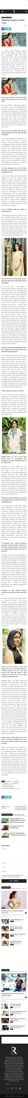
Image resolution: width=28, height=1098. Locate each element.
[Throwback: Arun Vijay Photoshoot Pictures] (5, 1006)
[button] (2, 11)
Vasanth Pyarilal (4, 912)
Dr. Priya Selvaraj (15, 781)
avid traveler (8, 781)
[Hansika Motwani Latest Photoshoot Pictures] (5, 943)
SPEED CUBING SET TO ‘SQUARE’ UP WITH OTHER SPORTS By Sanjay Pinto (17, 820)
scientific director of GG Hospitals (8, 788)
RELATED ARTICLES (7, 814)
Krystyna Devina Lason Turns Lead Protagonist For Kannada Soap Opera (20, 808)
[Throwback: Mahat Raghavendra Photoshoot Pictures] (5, 1013)
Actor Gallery (5, 970)
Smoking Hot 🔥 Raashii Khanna (12, 911)
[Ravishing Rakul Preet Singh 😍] (5, 936)
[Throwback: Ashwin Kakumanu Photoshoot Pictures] (5, 1027)
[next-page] (5, 840)
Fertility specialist (5, 783)
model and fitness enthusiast (7, 786)
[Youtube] (20, 1088)
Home (2, 15)
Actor (3, 990)
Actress (3, 908)
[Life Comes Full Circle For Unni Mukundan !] (5, 827)
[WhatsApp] (9, 28)
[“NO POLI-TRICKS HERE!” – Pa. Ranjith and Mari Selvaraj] (5, 835)
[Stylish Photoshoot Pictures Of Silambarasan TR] (5, 1020)
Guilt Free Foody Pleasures (5, 807)
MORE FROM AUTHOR (19, 814)
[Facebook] (2, 28)
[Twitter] (6, 28)
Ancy (2, 997)
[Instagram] (12, 1088)
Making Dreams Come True (7, 785)
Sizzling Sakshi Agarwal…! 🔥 (17, 919)
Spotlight (7, 15)
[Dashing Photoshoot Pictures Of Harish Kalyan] (14, 982)
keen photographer (14, 783)
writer (18, 788)
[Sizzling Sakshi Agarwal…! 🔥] (5, 921)
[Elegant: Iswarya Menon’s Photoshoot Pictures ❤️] (5, 928)
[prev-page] (2, 840)
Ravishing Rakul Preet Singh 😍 (17, 934)
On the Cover (13, 15)
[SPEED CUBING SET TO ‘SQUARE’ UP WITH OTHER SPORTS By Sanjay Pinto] (5, 820)
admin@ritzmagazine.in (17, 1084)
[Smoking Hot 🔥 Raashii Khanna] (14, 900)
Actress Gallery (6, 887)
